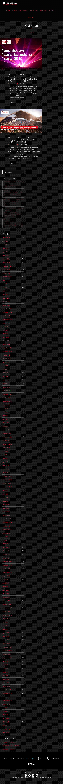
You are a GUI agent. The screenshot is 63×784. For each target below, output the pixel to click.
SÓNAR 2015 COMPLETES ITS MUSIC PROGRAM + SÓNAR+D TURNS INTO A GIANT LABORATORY (24, 140)
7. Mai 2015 (22, 83)
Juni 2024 (5, 330)
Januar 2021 (6, 472)
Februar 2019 (6, 554)
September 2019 (7, 529)
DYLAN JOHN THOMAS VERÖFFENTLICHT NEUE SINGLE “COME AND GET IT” (12, 193)
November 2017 (7, 608)
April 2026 (5, 252)
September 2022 (7, 401)
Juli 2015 (5, 707)
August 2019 (6, 533)
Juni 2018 (5, 583)
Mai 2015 (5, 714)
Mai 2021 (5, 458)
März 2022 (5, 422)
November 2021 (7, 437)
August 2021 (6, 447)
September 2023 (7, 358)
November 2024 (7, 312)
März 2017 (5, 636)
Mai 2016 (5, 672)
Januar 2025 (6, 305)
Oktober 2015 (6, 697)
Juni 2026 (5, 244)
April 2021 (5, 462)
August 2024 (6, 323)
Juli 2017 (5, 622)
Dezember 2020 (7, 476)
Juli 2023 (5, 365)
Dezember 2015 (7, 690)
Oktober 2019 (6, 526)
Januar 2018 (6, 600)
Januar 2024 (6, 344)
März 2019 (5, 551)
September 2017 (7, 615)
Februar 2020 (6, 511)
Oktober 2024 (6, 316)
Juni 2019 (5, 540)
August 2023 (6, 362)
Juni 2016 (5, 668)
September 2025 (7, 276)
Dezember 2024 (7, 308)
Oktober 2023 (6, 355)
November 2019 (7, 522)
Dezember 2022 (7, 390)
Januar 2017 (6, 643)
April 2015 (5, 718)
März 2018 (5, 593)
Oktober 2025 (6, 273)
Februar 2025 (6, 301)
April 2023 (5, 376)
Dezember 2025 (7, 266)
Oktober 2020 (6, 483)
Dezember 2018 (7, 561)
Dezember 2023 (7, 348)
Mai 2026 (5, 248)
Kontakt (31, 17)
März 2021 (5, 465)
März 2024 (5, 341)
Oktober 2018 (6, 568)
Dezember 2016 (7, 647)
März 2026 (5, 255)
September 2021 (7, 444)
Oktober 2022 (6, 397)
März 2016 (5, 679)
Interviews (6, 745)
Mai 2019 (5, 544)
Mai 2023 (5, 373)
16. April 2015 (23, 144)
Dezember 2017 (7, 604)
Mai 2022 (5, 415)
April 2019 (5, 547)
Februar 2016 (6, 682)
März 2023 (5, 380)
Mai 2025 (5, 291)
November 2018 (7, 565)
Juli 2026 (5, 241)
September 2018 (7, 572)
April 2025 (5, 294)
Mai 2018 (5, 586)
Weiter (12, 102)
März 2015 (5, 722)
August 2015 (6, 704)
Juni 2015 (5, 711)
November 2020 (7, 479)
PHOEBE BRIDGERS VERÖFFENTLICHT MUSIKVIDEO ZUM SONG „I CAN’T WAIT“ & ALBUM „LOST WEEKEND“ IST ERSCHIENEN (13, 223)
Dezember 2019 (7, 519)
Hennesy (12, 83)
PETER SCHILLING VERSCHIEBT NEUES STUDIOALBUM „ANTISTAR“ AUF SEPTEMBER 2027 (13, 202)
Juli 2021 (5, 451)
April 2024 (5, 337)
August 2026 (6, 237)
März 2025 (5, 298)
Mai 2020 (5, 501)
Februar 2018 (6, 597)
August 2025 (6, 280)
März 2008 (5, 732)
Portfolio (52, 10)
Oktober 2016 (6, 654)
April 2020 (5, 504)
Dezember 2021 (7, 433)
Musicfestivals (15, 745)
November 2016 (7, 650)
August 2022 (6, 405)
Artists (5, 742)
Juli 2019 (5, 536)
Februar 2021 (6, 469)
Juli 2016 (5, 665)
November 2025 (7, 269)
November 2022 (7, 394)
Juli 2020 (5, 494)
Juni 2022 (5, 412)
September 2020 (7, 487)
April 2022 (5, 419)
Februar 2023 (6, 383)
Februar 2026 (6, 259)
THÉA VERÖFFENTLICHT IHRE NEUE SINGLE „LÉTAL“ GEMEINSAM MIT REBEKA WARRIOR (13, 184)
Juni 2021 (5, 455)
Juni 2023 (5, 369)
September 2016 (7, 658)
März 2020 (5, 508)
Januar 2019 (6, 558)
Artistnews (34, 10)
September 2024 (7, 319)
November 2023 (7, 351)
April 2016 (5, 675)
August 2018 (6, 576)
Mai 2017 (5, 629)
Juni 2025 (5, 287)
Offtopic (43, 10)
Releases (12, 749)
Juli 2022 (5, 408)
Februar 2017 (6, 640)
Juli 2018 (5, 579)
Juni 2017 (5, 625)
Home (8, 10)
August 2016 (6, 661)
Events (14, 10)
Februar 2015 (6, 725)
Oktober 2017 (6, 611)
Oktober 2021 (6, 440)
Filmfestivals (12, 742)
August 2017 (6, 618)
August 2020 (6, 490)
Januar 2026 (6, 262)
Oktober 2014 (6, 729)
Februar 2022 (6, 426)
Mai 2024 (5, 333)
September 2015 (7, 700)
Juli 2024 (5, 326)
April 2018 (5, 590)
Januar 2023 (6, 387)
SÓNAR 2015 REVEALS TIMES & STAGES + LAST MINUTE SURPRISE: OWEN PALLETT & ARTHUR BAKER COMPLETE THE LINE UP (24, 77)
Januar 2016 (6, 686)
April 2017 (5, 633)
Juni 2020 (5, 497)
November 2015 (7, 693)
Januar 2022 (6, 430)
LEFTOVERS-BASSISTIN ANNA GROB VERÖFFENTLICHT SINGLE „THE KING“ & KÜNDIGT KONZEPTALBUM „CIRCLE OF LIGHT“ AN (13, 212)
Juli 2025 (5, 284)
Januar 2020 (6, 515)
